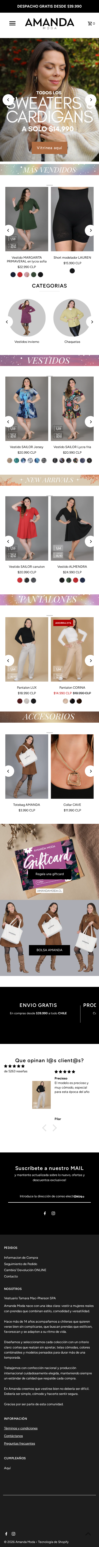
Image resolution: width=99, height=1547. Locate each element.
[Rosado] (26, 274)
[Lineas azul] (82, 460)
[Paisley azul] (61, 460)
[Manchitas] (89, 460)
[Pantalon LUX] (26, 649)
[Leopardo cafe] (9, 460)
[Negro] (40, 274)
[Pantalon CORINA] (72, 649)
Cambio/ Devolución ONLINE (25, 1270)
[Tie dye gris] (30, 460)
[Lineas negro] (55, 460)
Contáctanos (13, 1436)
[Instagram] (53, 1214)
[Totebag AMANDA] (26, 766)
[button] (45, 1127)
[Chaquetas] (72, 318)
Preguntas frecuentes (19, 1443)
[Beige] (26, 701)
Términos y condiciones (21, 1428)
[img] (14, 1066)
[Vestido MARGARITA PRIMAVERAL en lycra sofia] (26, 219)
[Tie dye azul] (37, 460)
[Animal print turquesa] (16, 460)
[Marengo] (26, 580)
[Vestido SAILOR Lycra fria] (72, 409)
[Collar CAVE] (72, 766)
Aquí (7, 1468)
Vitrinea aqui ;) (50, 148)
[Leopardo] (68, 460)
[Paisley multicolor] (75, 460)
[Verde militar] (33, 274)
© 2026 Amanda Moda (20, 1542)
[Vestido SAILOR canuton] (26, 528)
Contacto (11, 1276)
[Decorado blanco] (43, 460)
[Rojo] (19, 274)
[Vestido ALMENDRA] (72, 528)
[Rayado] (33, 580)
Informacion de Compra (21, 1257)
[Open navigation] (12, 23)
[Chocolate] (79, 701)
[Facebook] (45, 1214)
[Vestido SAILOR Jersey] (26, 409)
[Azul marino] (12, 274)
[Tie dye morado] (23, 460)
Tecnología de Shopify (53, 1542)
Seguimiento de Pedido (20, 1264)
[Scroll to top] (88, 1533)
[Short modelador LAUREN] (72, 219)
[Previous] (8, 99)
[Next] (90, 99)
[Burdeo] (19, 701)
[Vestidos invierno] (27, 318)
